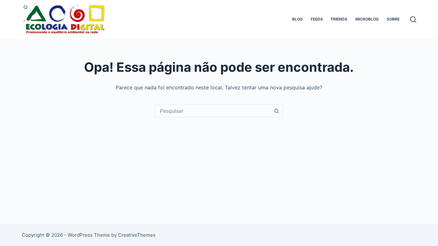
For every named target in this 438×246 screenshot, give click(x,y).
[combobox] (213, 110)
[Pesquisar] (413, 19)
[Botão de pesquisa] (277, 111)
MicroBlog (367, 19)
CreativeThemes (137, 235)
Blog (297, 19)
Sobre (393, 19)
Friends (339, 19)
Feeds (317, 19)
